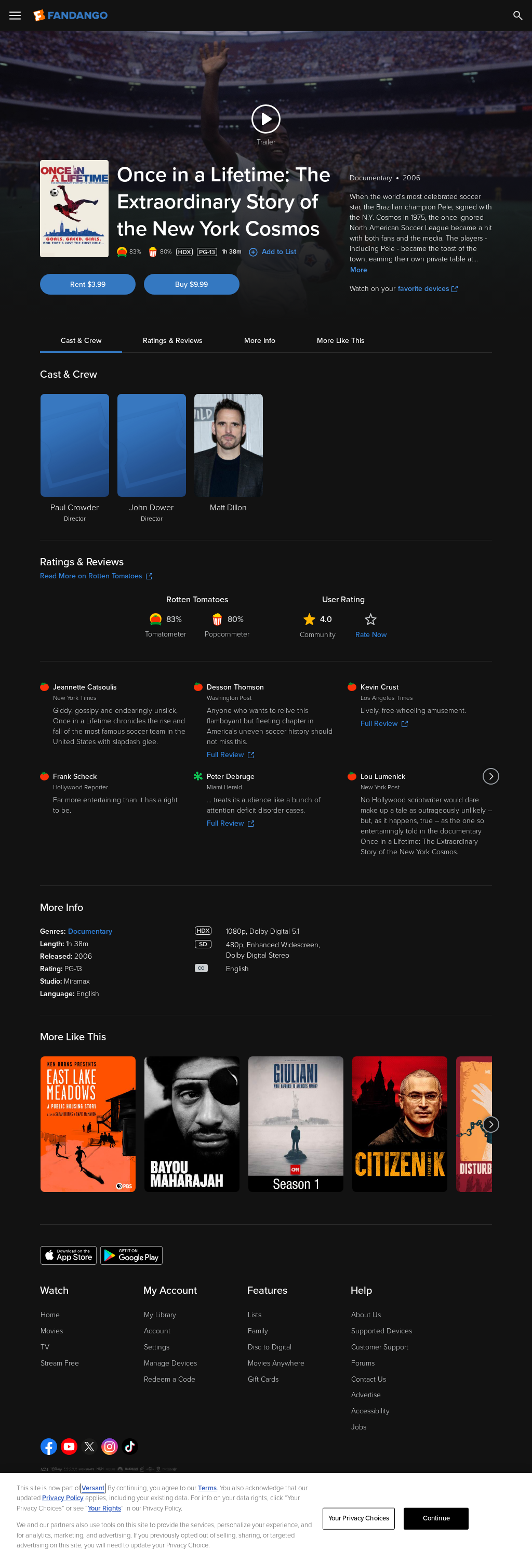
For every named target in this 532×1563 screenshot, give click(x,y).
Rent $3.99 (87, 284)
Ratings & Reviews (173, 340)
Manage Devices (170, 1363)
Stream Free (60, 1363)
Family (258, 1331)
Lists (254, 1314)
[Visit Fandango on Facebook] (49, 1446)
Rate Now (371, 634)
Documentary (90, 931)
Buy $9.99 (191, 284)
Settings (156, 1347)
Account (157, 1331)
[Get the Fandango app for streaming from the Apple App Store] (68, 1255)
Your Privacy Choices (359, 1518)
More (358, 270)
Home (50, 1314)
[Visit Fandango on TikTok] (130, 1446)
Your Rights (104, 1508)
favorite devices (423, 288)
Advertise (366, 1394)
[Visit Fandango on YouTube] (69, 1446)
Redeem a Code (169, 1379)
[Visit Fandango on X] (89, 1446)
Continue (436, 1518)
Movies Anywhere (276, 1363)
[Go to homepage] (71, 15)
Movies (52, 1331)
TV (45, 1347)
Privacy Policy (63, 1498)
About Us (366, 1314)
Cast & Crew (81, 340)
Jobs (358, 1427)
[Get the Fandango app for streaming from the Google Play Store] (131, 1255)
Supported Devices (381, 1331)
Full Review (225, 754)
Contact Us (368, 1379)
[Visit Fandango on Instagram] (109, 1446)
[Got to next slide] (490, 776)
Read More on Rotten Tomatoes (91, 576)
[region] (266, 1518)
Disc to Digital (269, 1347)
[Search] (518, 15)
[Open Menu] (15, 15)
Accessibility (370, 1411)
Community (318, 634)
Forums (363, 1363)
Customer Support (379, 1347)
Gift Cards (263, 1379)
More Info (259, 340)
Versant (93, 1488)
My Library (160, 1314)
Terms (207, 1488)
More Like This (341, 340)
